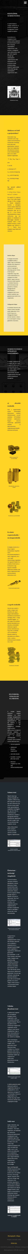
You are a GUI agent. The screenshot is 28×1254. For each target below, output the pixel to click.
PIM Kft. (14, 1243)
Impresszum (21, 1250)
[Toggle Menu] (25, 2)
